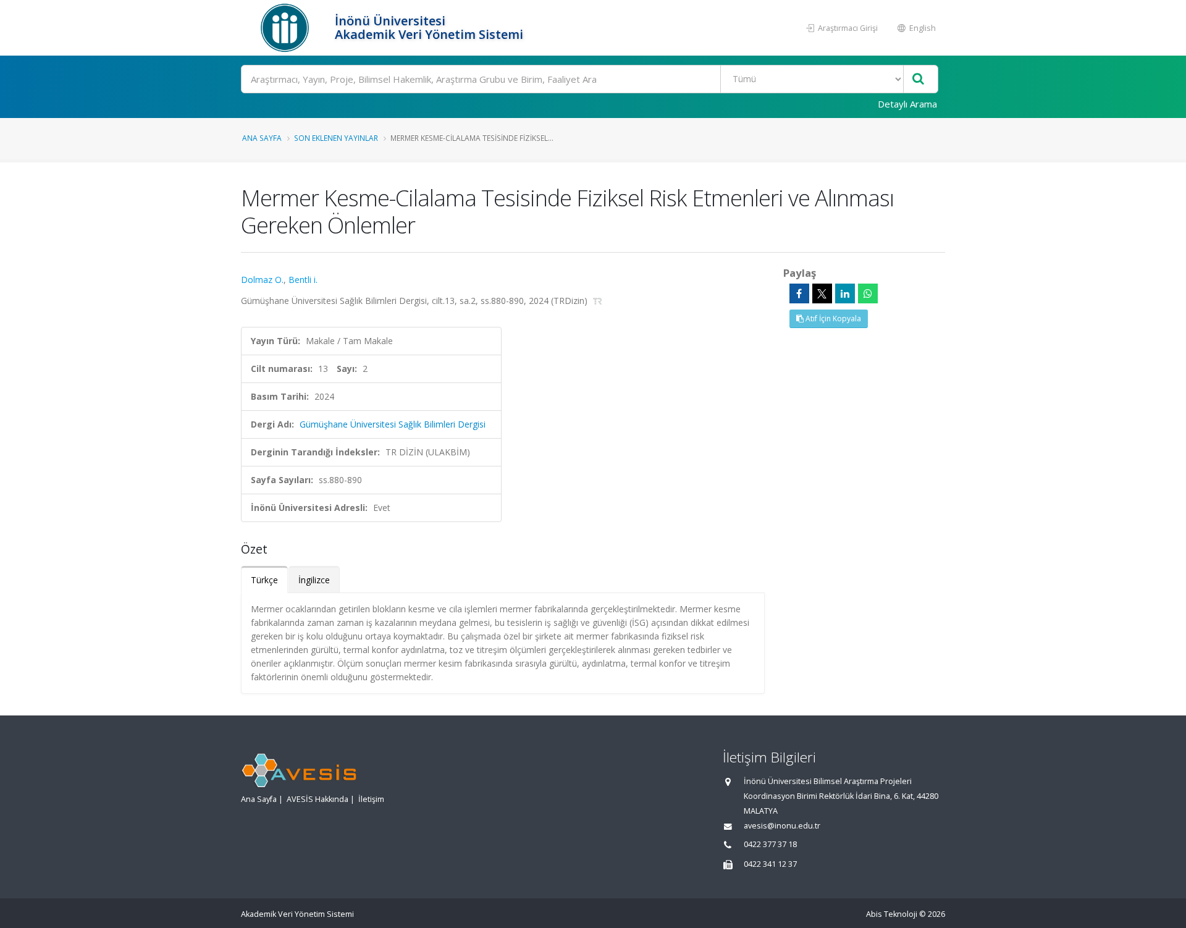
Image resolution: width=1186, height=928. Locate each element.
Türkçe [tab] (264, 580)
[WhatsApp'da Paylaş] (868, 293)
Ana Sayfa (262, 138)
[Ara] (918, 79)
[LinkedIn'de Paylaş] (845, 293)
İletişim (371, 799)
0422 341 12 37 (770, 864)
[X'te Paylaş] (822, 293)
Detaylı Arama (907, 104)
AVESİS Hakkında (317, 799)
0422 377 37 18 (770, 844)
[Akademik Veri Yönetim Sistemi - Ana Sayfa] (286, 28)
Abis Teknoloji (891, 914)
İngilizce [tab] (314, 580)
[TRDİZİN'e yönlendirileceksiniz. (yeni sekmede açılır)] (597, 300)
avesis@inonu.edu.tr (782, 825)
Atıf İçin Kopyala (832, 318)
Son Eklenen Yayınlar (336, 138)
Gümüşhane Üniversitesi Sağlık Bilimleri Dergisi (393, 424)
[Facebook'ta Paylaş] (799, 293)
